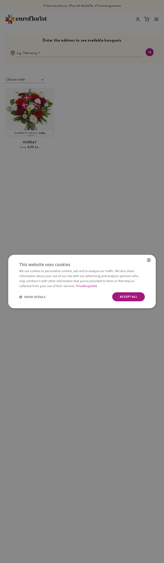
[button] (32, 297)
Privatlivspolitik (86, 286)
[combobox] (149, 260)
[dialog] (82, 281)
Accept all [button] (128, 296)
